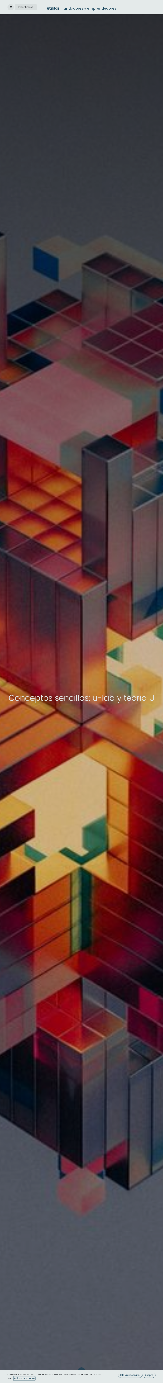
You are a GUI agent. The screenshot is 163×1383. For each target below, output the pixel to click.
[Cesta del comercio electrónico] (10, 7)
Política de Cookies (24, 1378)
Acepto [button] (149, 1375)
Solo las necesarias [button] (130, 1375)
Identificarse (25, 7)
